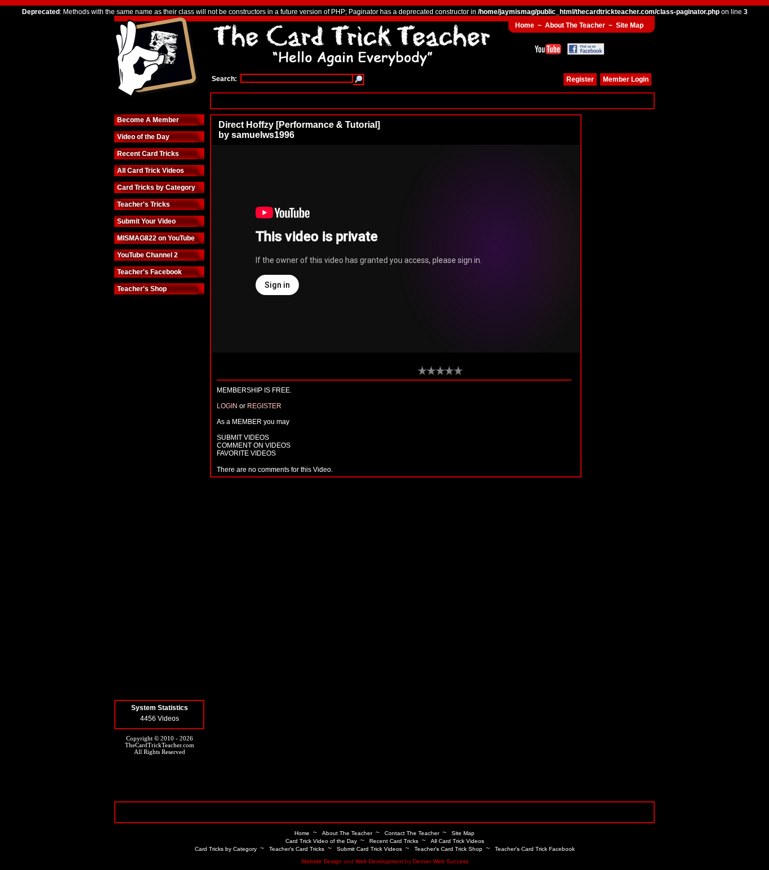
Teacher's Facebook (149, 272)
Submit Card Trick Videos (369, 849)
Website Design (321, 861)
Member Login (626, 79)
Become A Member (148, 120)
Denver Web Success (440, 861)
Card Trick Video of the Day (321, 841)
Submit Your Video (146, 221)
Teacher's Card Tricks (296, 849)
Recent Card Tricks (148, 154)
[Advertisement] (432, 100)
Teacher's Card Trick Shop (448, 849)
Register (580, 79)
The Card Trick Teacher (156, 58)
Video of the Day (143, 137)
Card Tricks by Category (156, 187)
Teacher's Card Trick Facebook (535, 849)
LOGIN (227, 406)
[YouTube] (548, 49)
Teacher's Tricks (143, 204)
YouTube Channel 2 (147, 255)
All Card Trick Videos (150, 171)
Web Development (379, 861)
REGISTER (264, 406)
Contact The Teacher (411, 833)
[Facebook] (585, 49)
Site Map (629, 25)
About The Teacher (575, 25)
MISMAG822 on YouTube (156, 238)
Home (524, 25)
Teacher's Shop (142, 289)
